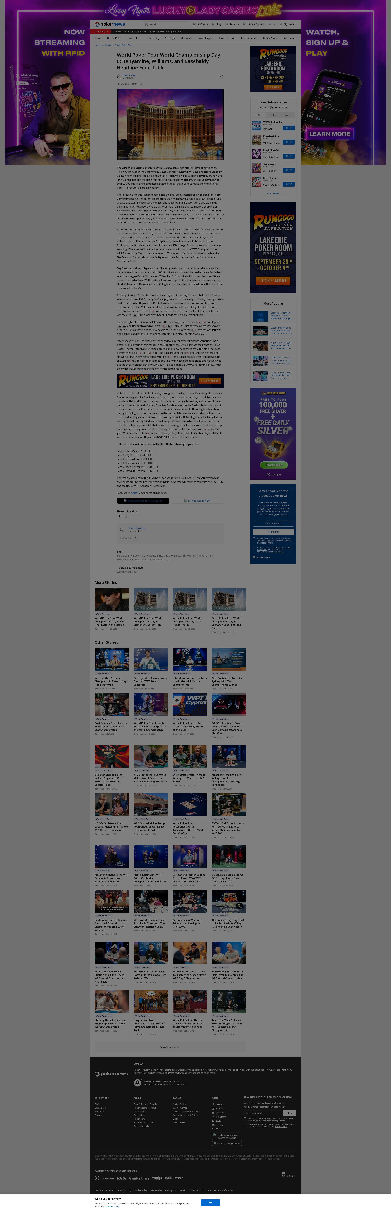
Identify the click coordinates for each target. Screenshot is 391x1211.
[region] (195, 1202)
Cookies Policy (112, 1206)
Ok (210, 1202)
